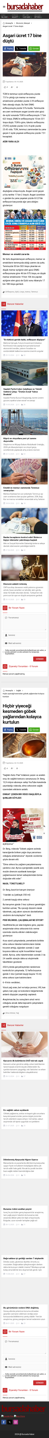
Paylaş (10, 48)
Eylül (17, 292)
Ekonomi (19, 23)
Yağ (17, 1013)
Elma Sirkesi (10, 1013)
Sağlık (18, 691)
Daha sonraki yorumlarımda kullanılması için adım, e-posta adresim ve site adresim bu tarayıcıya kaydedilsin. (25, 652)
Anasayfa (9, 23)
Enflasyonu (10, 292)
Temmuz (34, 292)
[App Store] (19, 1416)
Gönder (36, 48)
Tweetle (22, 48)
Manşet (27, 23)
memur (27, 292)
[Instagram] (15, 1422)
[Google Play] (7, 1416)
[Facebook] (3, 1422)
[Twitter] (9, 1422)
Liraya (21, 292)
